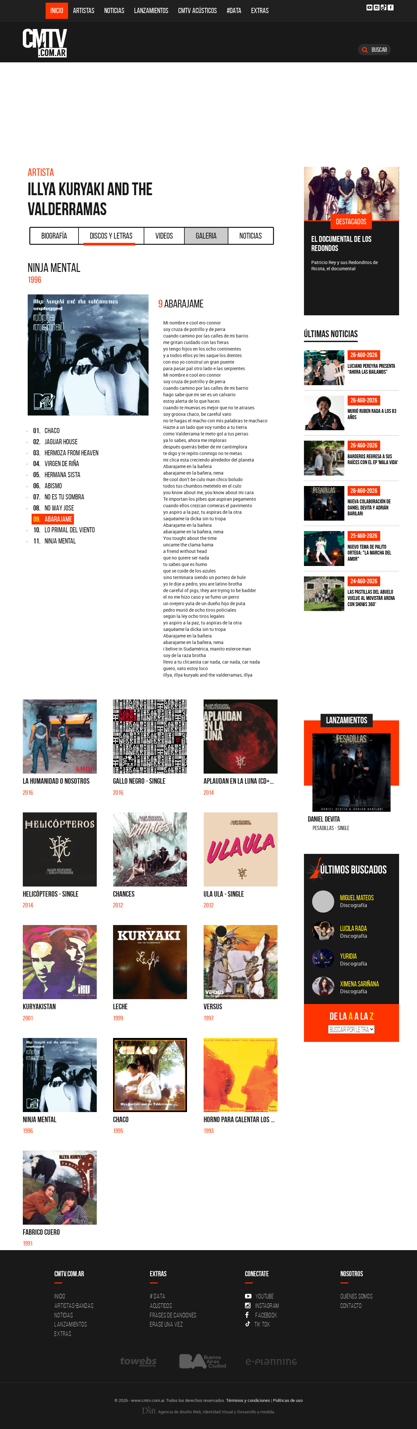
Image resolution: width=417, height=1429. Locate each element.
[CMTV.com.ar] (50, 43)
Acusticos (161, 1305)
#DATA (234, 11)
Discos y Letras (111, 235)
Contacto (351, 1305)
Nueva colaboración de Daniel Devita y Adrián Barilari (369, 507)
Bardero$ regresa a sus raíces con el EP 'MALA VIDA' (373, 459)
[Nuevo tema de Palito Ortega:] (324, 548)
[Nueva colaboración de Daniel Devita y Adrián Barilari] (324, 503)
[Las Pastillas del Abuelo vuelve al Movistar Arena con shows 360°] (324, 593)
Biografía (54, 235)
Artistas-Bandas (73, 1305)
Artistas (83, 11)
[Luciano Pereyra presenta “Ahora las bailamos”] (324, 367)
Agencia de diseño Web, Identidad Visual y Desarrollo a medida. (216, 1412)
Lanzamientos (151, 11)
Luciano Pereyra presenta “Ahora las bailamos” (371, 369)
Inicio (56, 11)
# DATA (157, 1296)
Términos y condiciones (248, 1400)
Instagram (267, 1305)
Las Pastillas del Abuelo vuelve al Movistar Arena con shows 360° (371, 598)
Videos (164, 235)
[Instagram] (377, 7)
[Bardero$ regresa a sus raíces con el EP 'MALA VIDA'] (324, 458)
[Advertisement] (208, 111)
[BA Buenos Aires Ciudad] (201, 1361)
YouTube (264, 1296)
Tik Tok (262, 1324)
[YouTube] (369, 7)
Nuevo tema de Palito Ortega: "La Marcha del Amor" (369, 553)
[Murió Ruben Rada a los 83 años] (324, 413)
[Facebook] (391, 7)
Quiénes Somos (356, 1296)
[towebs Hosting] (139, 1361)
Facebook (266, 1315)
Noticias (114, 11)
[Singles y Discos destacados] (351, 193)
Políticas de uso (288, 1400)
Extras (260, 11)
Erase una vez (166, 1324)
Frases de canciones (173, 1315)
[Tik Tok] (383, 7)
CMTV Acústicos (197, 11)
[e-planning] (271, 1361)
